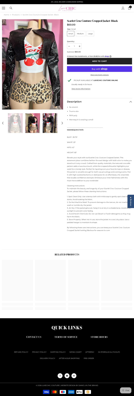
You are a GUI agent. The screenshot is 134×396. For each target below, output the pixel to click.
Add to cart (99, 61)
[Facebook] (60, 375)
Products (16, 15)
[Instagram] (67, 375)
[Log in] (123, 8)
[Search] (11, 8)
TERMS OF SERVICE (66, 336)
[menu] (3, 8)
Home (6, 15)
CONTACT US (33, 336)
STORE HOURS (99, 336)
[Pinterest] (73, 375)
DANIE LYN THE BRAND (88, 385)
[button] (3, 123)
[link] (17, 304)
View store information (81, 89)
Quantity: (71, 41)
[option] (32, 64)
